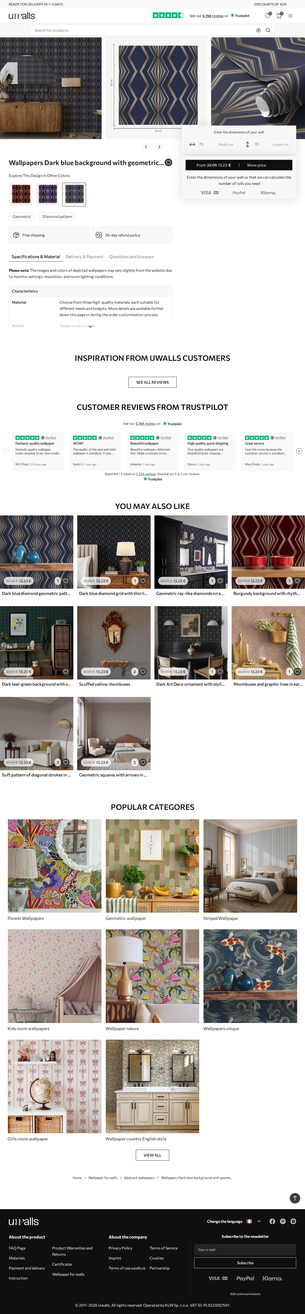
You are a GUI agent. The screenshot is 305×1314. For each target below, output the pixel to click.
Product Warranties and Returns (72, 1251)
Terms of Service (164, 1248)
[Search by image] (258, 30)
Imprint (115, 1258)
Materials (17, 1258)
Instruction (18, 1278)
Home (77, 1178)
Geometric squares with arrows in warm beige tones (114, 774)
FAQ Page (17, 1248)
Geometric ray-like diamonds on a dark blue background (191, 593)
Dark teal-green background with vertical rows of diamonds (36, 684)
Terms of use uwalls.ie (127, 1268)
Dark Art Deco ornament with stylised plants (191, 684)
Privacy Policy (120, 1248)
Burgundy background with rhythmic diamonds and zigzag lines (268, 593)
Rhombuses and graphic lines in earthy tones (268, 684)
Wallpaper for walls (102, 1178)
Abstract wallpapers (139, 1178)
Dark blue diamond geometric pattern (36, 593)
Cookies (157, 1258)
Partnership (159, 1268)
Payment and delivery (27, 1268)
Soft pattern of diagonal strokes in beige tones (36, 774)
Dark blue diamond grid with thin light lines (114, 593)
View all (152, 1155)
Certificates (62, 1264)
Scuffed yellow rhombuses (104, 684)
